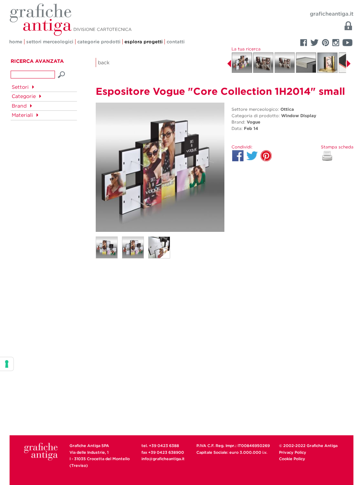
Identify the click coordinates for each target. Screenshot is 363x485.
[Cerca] (61, 74)
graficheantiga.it (331, 14)
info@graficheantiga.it (163, 458)
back (104, 62)
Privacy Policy (292, 452)
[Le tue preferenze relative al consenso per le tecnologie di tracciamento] (6, 364)
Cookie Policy (292, 458)
